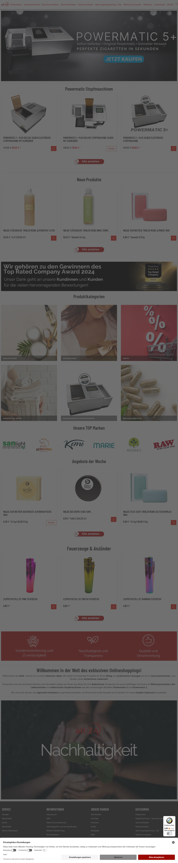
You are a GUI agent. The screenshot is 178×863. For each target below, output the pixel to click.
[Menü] (173, 817)
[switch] (169, 833)
